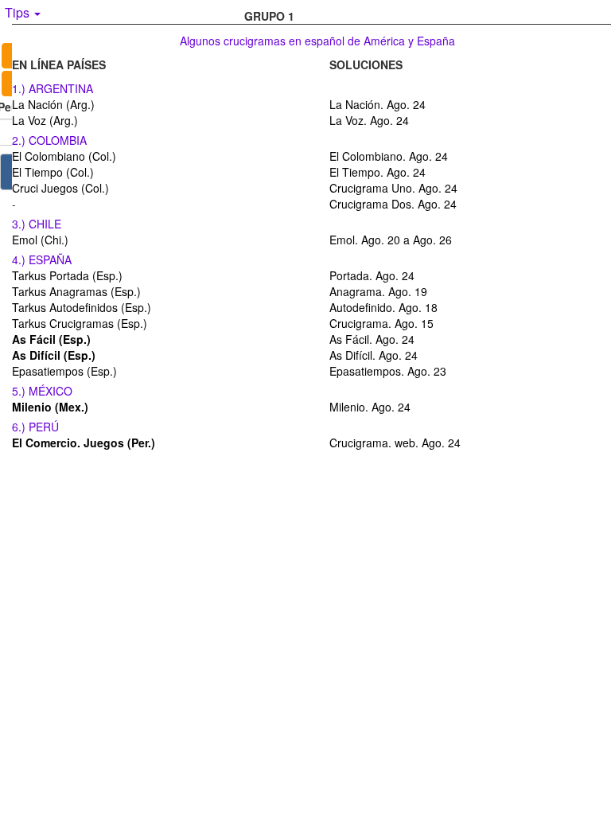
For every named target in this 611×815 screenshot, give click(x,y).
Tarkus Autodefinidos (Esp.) (81, 307)
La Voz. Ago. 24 (369, 120)
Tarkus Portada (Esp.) (67, 275)
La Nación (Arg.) (53, 104)
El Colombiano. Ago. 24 (388, 156)
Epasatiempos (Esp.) (64, 371)
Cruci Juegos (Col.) (60, 188)
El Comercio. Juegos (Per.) (83, 442)
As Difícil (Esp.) (53, 355)
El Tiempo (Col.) (53, 172)
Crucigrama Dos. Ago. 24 (393, 204)
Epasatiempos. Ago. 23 (387, 371)
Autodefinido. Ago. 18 (383, 307)
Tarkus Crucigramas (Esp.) (79, 323)
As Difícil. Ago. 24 (373, 355)
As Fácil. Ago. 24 (371, 339)
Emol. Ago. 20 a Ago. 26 (390, 240)
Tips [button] (19, 12)
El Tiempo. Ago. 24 (377, 172)
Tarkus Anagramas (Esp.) (76, 291)
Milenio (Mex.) (50, 407)
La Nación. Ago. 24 (377, 104)
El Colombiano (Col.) (64, 156)
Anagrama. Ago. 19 (378, 291)
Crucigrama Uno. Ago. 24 (393, 188)
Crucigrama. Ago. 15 (381, 323)
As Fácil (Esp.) (51, 339)
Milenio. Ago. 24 (370, 407)
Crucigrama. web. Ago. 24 (395, 442)
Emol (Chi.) (40, 240)
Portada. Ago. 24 (371, 275)
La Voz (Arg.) (45, 120)
